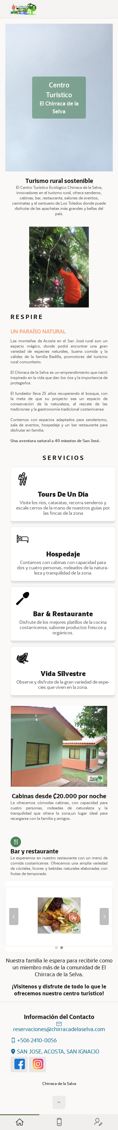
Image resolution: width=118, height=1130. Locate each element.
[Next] (104, 916)
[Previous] (13, 916)
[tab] (56, 947)
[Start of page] (59, 1102)
